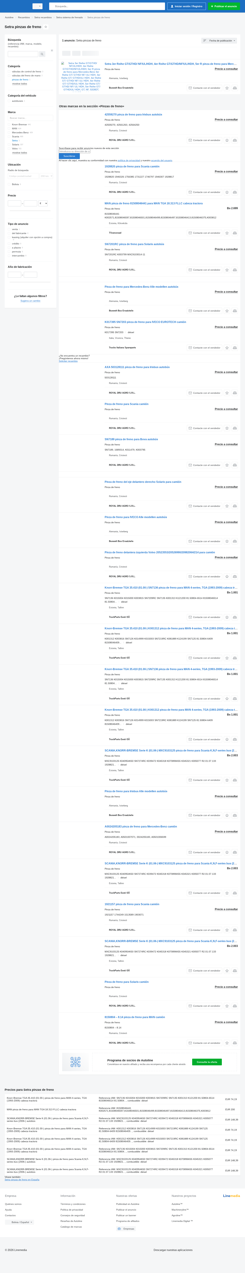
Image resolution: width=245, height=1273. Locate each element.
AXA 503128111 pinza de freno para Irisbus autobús (137, 367)
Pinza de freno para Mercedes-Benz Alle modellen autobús (141, 286)
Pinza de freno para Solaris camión (127, 981)
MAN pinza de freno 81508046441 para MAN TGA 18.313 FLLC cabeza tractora (154, 203)
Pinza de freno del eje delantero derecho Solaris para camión (143, 481)
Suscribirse (69, 156)
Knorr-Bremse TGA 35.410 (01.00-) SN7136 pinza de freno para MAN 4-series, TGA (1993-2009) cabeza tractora (174, 587)
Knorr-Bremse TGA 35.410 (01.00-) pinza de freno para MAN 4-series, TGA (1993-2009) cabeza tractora (46, 1099)
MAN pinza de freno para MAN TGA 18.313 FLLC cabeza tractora (41, 1109)
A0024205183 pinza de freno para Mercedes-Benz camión (141, 826)
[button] (227, 88)
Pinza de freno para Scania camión (126, 404)
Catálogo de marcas (71, 1226)
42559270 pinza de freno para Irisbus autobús (133, 114)
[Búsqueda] (52, 6)
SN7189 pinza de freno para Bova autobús (131, 439)
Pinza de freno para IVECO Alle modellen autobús (136, 517)
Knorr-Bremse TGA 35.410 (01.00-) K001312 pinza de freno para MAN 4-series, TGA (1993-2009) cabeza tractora (174, 628)
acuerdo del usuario (161, 160)
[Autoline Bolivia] (16, 6)
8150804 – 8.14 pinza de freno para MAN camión (135, 1017)
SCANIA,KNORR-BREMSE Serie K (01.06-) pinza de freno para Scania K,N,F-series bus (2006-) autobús (48, 1119)
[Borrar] (52, 50)
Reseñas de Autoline (71, 1221)
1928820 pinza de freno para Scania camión (132, 166)
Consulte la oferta (207, 1062)
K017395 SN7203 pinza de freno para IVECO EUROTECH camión (145, 322)
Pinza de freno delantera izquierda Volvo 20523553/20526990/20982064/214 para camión (160, 552)
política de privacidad (129, 160)
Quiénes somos (13, 1204)
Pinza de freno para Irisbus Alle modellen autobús (136, 791)
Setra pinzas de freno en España (22, 1179)
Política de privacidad (71, 1209)
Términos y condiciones (73, 1204)
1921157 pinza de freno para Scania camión (132, 904)
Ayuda (8, 1209)
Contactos (10, 1215)
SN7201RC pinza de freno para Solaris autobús (134, 244)
